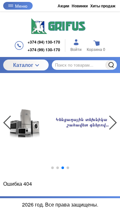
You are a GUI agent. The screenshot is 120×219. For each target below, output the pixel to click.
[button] (52, 167)
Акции (63, 6)
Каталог (23, 65)
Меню (21, 6)
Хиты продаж (103, 6)
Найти (111, 65)
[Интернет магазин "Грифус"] (60, 26)
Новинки (80, 6)
